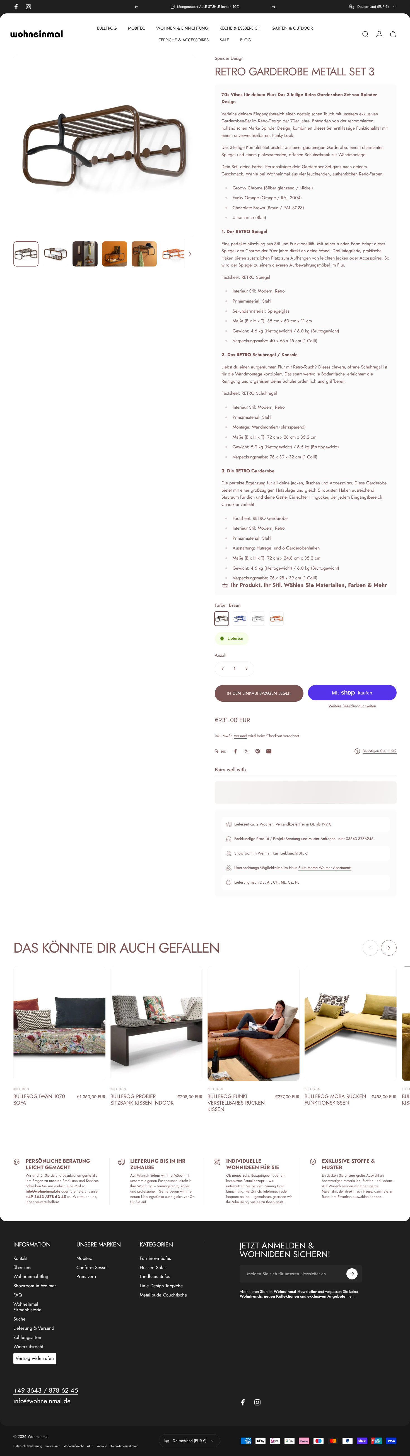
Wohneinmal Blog (30, 1276)
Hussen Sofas (153, 1268)
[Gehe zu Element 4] (144, 254)
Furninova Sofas (155, 1258)
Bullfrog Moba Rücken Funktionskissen (335, 1100)
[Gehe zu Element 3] (114, 254)
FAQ (17, 1295)
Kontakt (20, 1258)
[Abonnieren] (352, 1273)
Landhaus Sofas (155, 1276)
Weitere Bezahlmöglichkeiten (352, 706)
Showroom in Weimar (34, 1286)
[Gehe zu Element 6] (173, 254)
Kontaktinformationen (124, 1446)
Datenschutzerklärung (27, 1446)
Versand (240, 736)
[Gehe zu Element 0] (25, 254)
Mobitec (84, 1258)
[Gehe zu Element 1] (55, 254)
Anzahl (221, 655)
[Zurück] (136, 6)
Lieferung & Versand (33, 1328)
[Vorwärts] (273, 6)
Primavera (86, 1276)
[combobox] (373, 6)
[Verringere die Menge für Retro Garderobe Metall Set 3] (221, 669)
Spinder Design (229, 58)
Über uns (22, 1268)
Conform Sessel (92, 1268)
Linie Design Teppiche (161, 1286)
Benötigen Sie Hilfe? (380, 751)
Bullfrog (21, 1089)
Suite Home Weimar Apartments (324, 867)
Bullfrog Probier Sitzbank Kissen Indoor (141, 1100)
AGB (90, 1446)
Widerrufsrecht (28, 1347)
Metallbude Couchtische (163, 1295)
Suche (19, 1319)
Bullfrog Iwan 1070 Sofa (39, 1100)
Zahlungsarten (27, 1337)
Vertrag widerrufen (35, 1358)
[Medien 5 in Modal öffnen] (104, 146)
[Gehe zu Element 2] (85, 254)
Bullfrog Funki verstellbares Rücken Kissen (236, 1103)
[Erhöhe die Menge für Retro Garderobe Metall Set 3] (247, 669)
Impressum (52, 1446)
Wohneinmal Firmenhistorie (27, 1307)
